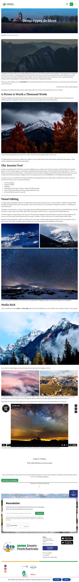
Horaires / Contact (50, 548)
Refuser (66, 579)
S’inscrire (39, 513)
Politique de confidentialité (50, 557)
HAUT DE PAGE (73, 495)
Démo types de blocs (40, 21)
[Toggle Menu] (75, 4)
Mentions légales (47, 553)
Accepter (57, 579)
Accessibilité (46, 555)
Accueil (3, 35)
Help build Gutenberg (9, 480)
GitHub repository (42, 476)
